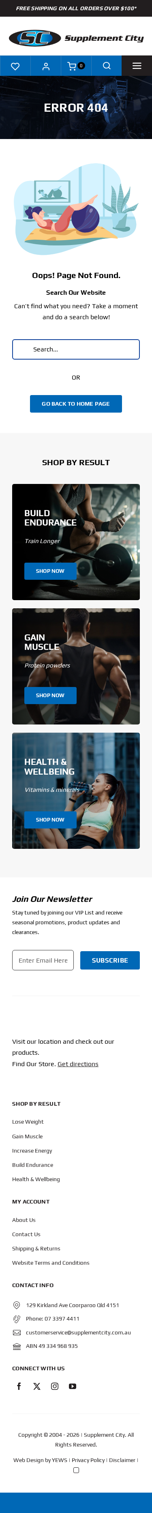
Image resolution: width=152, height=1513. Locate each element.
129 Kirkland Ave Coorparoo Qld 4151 (72, 1305)
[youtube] (72, 1386)
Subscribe (110, 960)
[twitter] (37, 1386)
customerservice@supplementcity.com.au (78, 1332)
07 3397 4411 (62, 1318)
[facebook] (19, 1386)
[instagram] (55, 1386)
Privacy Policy (88, 1460)
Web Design (28, 1460)
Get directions (78, 1064)
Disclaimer (122, 1460)
